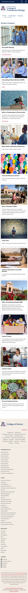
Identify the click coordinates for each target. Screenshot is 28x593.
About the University (6, 480)
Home (5, 15)
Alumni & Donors (5, 461)
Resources (20, 15)
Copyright (5, 439)
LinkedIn (4, 565)
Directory (3, 542)
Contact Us (16, 441)
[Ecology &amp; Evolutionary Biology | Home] (14, 8)
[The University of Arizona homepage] (8, 1)
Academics (3, 482)
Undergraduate (12, 15)
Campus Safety (6, 437)
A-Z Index (3, 531)
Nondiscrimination (18, 436)
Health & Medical (5, 495)
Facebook (4, 559)
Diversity (3, 490)
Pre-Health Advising (6, 54)
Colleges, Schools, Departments (8, 488)
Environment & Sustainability (8, 492)
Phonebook (3, 539)
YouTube (4, 567)
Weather (3, 540)
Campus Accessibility (20, 439)
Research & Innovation (6, 501)
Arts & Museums (4, 484)
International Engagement (7, 516)
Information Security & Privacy (18, 437)
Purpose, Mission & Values (7, 524)
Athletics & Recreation (6, 486)
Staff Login (24, 429)
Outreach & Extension (6, 499)
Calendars (3, 533)
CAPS (3, 87)
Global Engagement (5, 493)
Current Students (5, 454)
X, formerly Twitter (6, 561)
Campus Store (4, 511)
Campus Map (4, 535)
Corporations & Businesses (7, 469)
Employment (10, 432)
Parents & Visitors (5, 467)
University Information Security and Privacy (14, 588)
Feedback (11, 443)
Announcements (9, 436)
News (2, 537)
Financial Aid (5, 121)
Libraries (3, 497)
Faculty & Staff (4, 460)
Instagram (4, 563)
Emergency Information (7, 434)
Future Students (4, 452)
